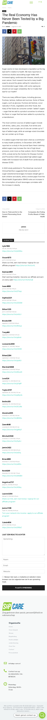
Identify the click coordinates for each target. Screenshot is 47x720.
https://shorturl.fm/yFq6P (12, 383)
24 (44, 26)
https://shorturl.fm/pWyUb (12, 395)
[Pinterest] (14, 31)
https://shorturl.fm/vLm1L (25, 265)
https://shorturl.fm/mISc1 (11, 314)
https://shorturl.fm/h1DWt (12, 349)
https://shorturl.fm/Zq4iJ (11, 441)
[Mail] (28, 714)
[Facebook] (39, 2)
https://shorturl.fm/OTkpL (12, 291)
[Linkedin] (41, 2)
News (9, 8)
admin (8, 26)
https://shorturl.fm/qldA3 (11, 360)
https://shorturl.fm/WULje (12, 326)
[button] (42, 715)
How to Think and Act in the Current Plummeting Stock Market (12, 214)
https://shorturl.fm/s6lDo (11, 464)
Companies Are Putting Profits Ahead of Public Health (36, 214)
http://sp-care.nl (23, 230)
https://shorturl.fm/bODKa (12, 251)
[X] (9, 31)
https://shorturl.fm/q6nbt (11, 337)
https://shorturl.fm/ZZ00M (12, 303)
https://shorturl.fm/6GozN (12, 372)
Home (4, 8)
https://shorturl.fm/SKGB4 (12, 476)
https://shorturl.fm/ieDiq (11, 453)
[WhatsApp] (19, 31)
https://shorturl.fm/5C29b (12, 407)
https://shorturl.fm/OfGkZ (12, 527)
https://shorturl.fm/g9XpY (12, 430)
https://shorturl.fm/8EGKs (12, 418)
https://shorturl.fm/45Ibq (11, 487)
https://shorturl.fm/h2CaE (23, 280)
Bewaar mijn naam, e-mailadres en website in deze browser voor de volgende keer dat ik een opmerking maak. (21, 579)
